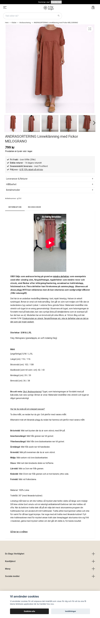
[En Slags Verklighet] (48, 7)
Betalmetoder (13, 190)
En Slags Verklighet (14, 553)
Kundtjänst (10, 561)
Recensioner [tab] (34, 207)
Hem (7, 23)
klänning (44, 298)
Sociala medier (12, 576)
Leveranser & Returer (17, 178)
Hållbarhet (11, 184)
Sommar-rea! (44, 2)
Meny (7, 569)
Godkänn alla (29, 611)
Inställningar (70, 611)
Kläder (14, 23)
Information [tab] (14, 207)
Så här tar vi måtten (19, 532)
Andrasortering (25, 23)
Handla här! (56, 2)
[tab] (50, 178)
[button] (94, 123)
